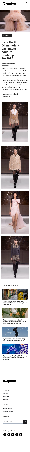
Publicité (5, 399)
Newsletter (6, 396)
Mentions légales (8, 411)
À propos (5, 393)
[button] (26, 3)
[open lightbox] (15, 168)
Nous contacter (7, 408)
